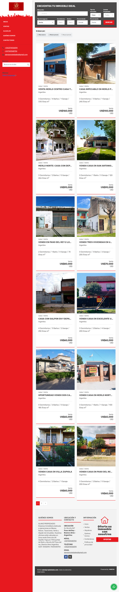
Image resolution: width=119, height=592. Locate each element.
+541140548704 (11, 51)
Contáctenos (8, 40)
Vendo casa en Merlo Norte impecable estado (96, 395)
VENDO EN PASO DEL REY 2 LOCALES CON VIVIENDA (55, 242)
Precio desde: (81, 19)
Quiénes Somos (9, 35)
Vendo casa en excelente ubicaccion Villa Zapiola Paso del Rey (96, 319)
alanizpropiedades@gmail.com (16, 55)
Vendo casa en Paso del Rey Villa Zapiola (96, 472)
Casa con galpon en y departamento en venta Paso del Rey (55, 319)
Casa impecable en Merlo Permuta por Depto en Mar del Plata (96, 89)
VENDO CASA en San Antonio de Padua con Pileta (96, 166)
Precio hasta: (94, 19)
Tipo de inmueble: (93, 10)
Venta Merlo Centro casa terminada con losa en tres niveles (55, 89)
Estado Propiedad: (106, 10)
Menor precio (54, 35)
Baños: (69, 19)
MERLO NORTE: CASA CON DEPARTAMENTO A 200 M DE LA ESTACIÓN (55, 166)
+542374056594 (11, 48)
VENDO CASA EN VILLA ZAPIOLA (55, 472)
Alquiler (7, 31)
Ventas (6, 26)
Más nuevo (42, 35)
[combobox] (95, 15)
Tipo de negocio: (42, 19)
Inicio (5, 22)
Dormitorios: (61, 19)
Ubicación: (40, 10)
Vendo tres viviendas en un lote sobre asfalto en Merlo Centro (96, 242)
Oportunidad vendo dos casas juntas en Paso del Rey (55, 395)
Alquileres (88, 530)
